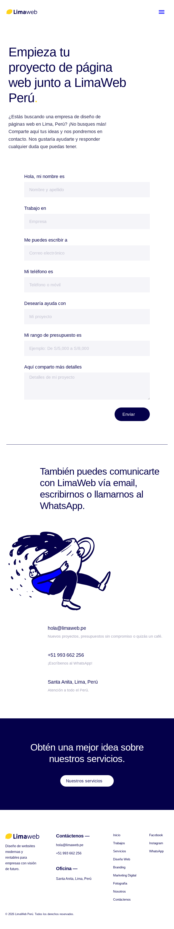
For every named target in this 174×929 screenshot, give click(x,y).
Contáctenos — (73, 836)
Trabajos (119, 843)
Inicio (116, 835)
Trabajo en (35, 208)
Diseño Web (121, 859)
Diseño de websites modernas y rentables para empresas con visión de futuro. (20, 857)
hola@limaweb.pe (67, 628)
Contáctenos (122, 899)
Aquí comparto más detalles (53, 367)
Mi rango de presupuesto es (53, 335)
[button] (87, 781)
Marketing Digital (124, 875)
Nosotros (119, 891)
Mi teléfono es (38, 271)
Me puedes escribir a (45, 240)
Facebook (156, 835)
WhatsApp (156, 851)
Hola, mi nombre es (44, 176)
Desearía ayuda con (45, 303)
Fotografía (120, 883)
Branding (119, 867)
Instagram (156, 843)
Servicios (119, 851)
